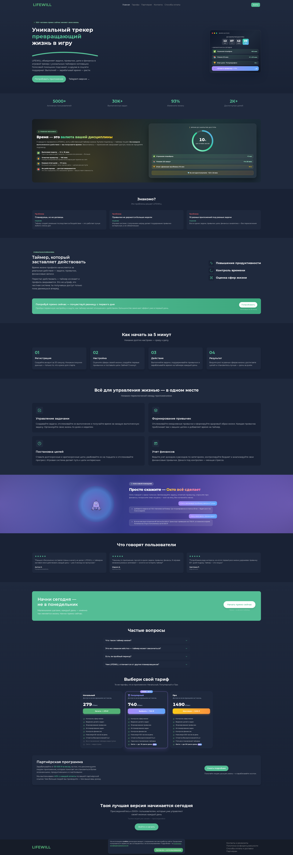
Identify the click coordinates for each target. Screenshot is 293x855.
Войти (255, 5)
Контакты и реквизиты (237, 843)
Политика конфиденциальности (242, 846)
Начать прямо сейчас (239, 604)
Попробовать (248, 305)
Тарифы (135, 5)
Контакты (158, 5)
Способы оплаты (172, 5)
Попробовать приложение (49, 79)
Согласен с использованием (168, 850)
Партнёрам (146, 5)
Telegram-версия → (79, 79)
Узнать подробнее (216, 768)
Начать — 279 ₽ (101, 711)
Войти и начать (146, 827)
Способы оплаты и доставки (240, 848)
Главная (126, 5)
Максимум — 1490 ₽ (191, 711)
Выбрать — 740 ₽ (146, 711)
